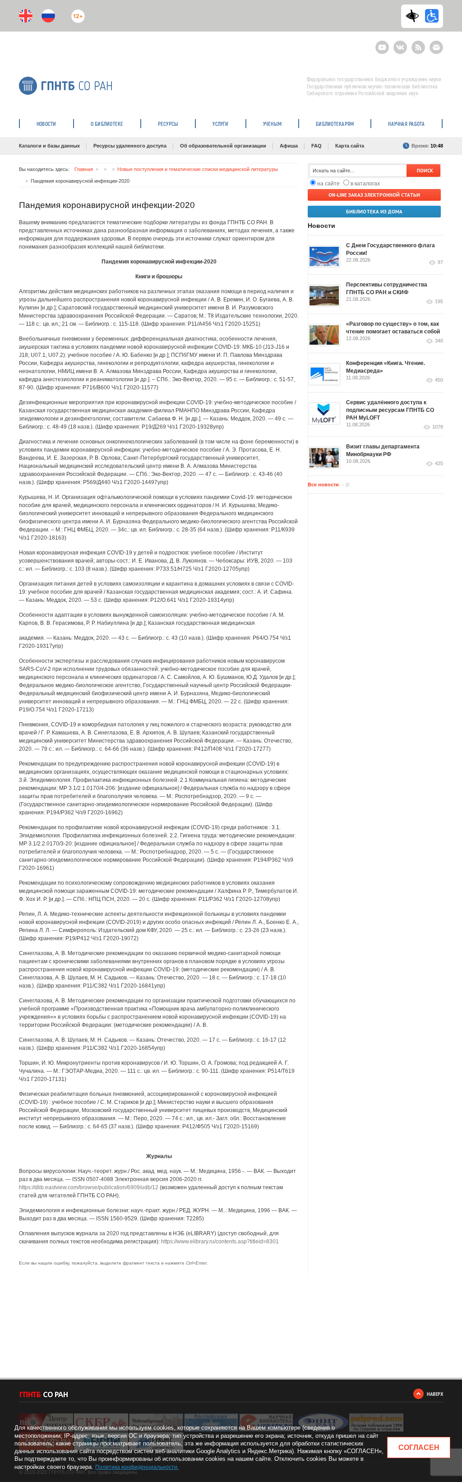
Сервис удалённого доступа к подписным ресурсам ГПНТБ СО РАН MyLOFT (390, 410)
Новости (46, 123)
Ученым (272, 123)
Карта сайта (349, 145)
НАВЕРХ (435, 1393)
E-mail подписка (436, 47)
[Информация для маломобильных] (432, 16)
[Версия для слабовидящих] (415, 16)
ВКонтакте (400, 43)
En (25, 16)
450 (439, 380)
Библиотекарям (335, 123)
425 (439, 463)
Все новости (323, 484)
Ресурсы (168, 123)
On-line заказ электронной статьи (374, 195)
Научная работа (406, 123)
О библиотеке (107, 123)
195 (439, 301)
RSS (417, 43)
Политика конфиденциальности (136, 1467)
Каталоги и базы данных (49, 145)
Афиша (289, 145)
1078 (437, 427)
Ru (48, 16)
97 (440, 262)
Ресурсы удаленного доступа (129, 145)
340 (439, 340)
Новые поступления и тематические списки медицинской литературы (197, 169)
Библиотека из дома (374, 211)
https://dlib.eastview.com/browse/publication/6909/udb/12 (88, 1187)
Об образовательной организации (223, 145)
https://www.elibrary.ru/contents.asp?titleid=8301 (220, 1241)
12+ (76, 12)
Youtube (382, 43)
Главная (83, 169)
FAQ (316, 145)
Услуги (220, 123)
